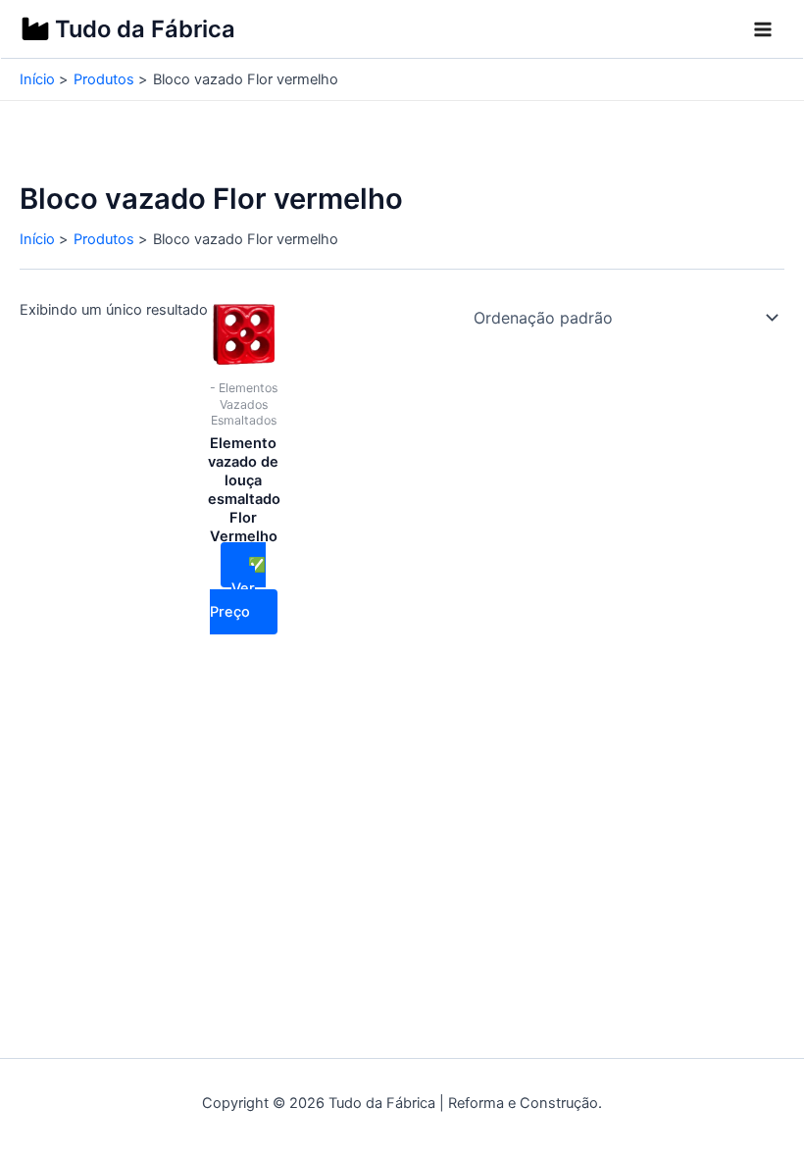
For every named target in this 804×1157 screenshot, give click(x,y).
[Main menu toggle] (762, 29)
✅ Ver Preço (238, 588)
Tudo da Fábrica (145, 29)
